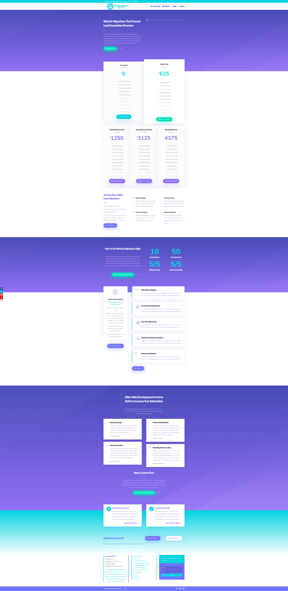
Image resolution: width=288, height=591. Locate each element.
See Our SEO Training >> (174, 523)
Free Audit (137, 368)
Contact (182, 6)
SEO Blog (136, 579)
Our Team (136, 574)
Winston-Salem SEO (118, 581)
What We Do (166, 6)
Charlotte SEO (116, 572)
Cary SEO (108, 572)
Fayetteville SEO (114, 574)
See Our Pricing (173, 538)
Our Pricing (136, 577)
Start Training (123, 117)
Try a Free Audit (115, 346)
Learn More (109, 48)
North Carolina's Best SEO (116, 570)
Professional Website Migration (115, 299)
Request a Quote (164, 119)
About (174, 6)
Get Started (109, 225)
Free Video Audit (155, 6)
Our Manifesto (137, 572)
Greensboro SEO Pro (111, 589)
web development (158, 409)
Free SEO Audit (152, 538)
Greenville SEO (114, 577)
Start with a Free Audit (122, 274)
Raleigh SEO (114, 579)
